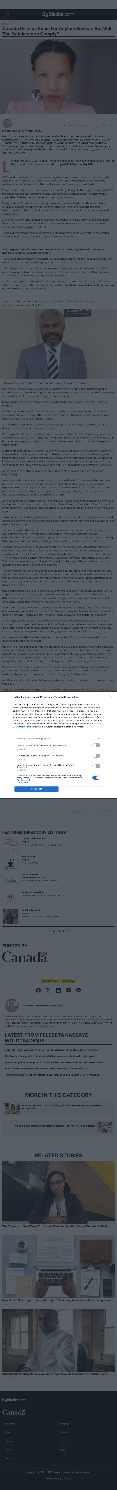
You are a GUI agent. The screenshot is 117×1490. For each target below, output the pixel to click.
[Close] (111, 697)
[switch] (96, 745)
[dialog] (58, 745)
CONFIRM (36, 789)
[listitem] (58, 738)
